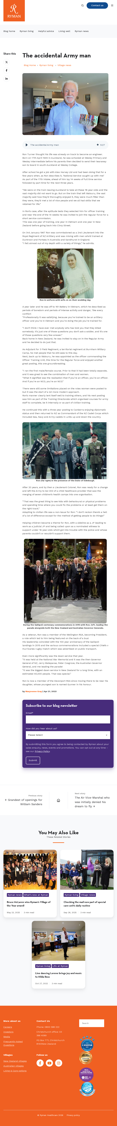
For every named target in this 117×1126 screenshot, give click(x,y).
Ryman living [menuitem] (27, 31)
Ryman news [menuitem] (82, 31)
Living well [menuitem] (64, 31)
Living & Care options (15, 1070)
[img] (98, 145)
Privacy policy (73, 1115)
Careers (7, 1027)
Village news (64, 65)
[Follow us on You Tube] (49, 1063)
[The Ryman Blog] (58, 800)
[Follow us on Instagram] (58, 1063)
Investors (8, 1031)
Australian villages (13, 1066)
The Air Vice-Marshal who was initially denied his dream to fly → (92, 802)
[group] (65, 145)
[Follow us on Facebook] (40, 1063)
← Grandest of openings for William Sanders (23, 802)
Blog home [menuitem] (9, 31)
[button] (82, 5)
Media (6, 1036)
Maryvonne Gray (33, 691)
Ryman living (46, 65)
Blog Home (30, 65)
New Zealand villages (15, 1061)
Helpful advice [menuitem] (46, 31)
